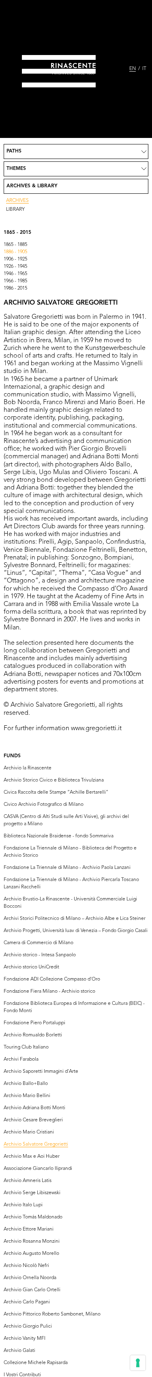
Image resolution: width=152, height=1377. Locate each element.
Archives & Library (32, 186)
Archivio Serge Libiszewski (32, 1193)
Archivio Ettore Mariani (29, 1229)
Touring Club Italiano (26, 1047)
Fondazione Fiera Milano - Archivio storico (49, 991)
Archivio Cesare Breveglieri (33, 1120)
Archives (17, 200)
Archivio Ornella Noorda (30, 1277)
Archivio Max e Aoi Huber (32, 1156)
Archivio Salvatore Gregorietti (36, 1144)
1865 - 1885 (15, 244)
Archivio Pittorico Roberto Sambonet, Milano (52, 1314)
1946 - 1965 (15, 273)
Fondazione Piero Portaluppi (34, 1023)
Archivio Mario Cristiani (29, 1132)
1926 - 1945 (15, 266)
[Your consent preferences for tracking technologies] (138, 1363)
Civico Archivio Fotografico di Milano (43, 804)
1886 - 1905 (15, 252)
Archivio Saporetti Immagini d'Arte (41, 1071)
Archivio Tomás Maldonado (33, 1217)
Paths (13, 151)
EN (132, 68)
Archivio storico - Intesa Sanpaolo (40, 955)
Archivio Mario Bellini (27, 1095)
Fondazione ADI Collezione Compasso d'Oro (52, 979)
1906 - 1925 (15, 259)
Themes (16, 168)
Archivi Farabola (21, 1059)
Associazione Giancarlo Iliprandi (38, 1168)
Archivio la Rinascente (27, 768)
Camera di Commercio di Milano (38, 943)
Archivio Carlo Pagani (27, 1302)
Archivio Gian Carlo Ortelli (32, 1290)
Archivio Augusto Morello (31, 1253)
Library (15, 209)
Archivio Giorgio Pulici (28, 1326)
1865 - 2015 (17, 232)
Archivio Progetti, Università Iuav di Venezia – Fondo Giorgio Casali (76, 930)
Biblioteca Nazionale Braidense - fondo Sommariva (58, 836)
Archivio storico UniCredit (31, 967)
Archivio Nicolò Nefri (26, 1265)
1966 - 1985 (15, 281)
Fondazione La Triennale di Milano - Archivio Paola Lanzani (67, 867)
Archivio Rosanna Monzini (32, 1241)
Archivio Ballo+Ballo (26, 1083)
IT (144, 68)
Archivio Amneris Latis (27, 1180)
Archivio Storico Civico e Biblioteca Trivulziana (54, 780)
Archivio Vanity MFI (24, 1338)
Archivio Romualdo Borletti (33, 1035)
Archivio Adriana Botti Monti (34, 1108)
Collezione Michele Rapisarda (36, 1362)
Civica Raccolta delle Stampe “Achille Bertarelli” (56, 792)
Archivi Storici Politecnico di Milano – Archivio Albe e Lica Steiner (75, 918)
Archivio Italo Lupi (23, 1205)
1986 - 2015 (15, 288)
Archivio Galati (19, 1350)
